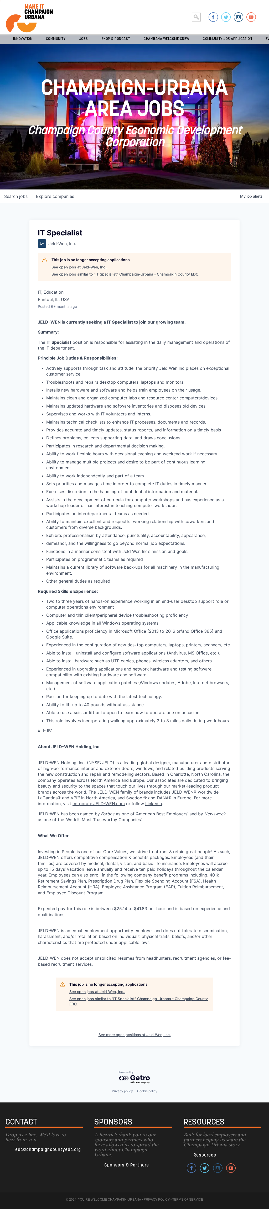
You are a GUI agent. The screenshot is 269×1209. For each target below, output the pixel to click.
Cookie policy (147, 1091)
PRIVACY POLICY (157, 1199)
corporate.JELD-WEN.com (99, 803)
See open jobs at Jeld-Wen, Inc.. (79, 267)
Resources (205, 1155)
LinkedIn (153, 803)
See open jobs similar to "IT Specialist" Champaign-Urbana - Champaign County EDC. (125, 274)
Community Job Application (227, 39)
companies (55, 196)
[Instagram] (238, 17)
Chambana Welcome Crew (166, 39)
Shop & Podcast (115, 39)
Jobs (83, 39)
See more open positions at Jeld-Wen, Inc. (135, 1034)
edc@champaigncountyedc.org (48, 1150)
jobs (16, 196)
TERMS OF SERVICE (187, 1199)
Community (56, 39)
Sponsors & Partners (126, 1165)
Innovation (22, 39)
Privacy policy (122, 1091)
